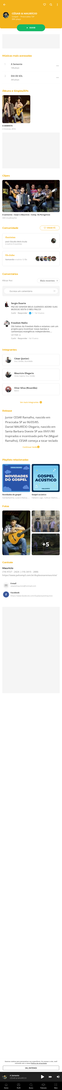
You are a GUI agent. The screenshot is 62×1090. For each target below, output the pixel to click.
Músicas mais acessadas (17, 55)
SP (33, 16)
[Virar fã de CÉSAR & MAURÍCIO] (45, 4)
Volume (58, 1077)
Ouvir (32, 28)
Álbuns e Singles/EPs (15, 90)
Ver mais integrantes (29, 402)
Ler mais (14, 335)
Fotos (5, 506)
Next (50, 1077)
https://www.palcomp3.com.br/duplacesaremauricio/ (29, 575)
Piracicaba (25, 16)
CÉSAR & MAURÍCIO (24, 13)
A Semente (16, 64)
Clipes (6, 175)
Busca (31, 1088)
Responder (22, 313)
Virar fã (51, 228)
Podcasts (43, 1088)
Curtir (13, 313)
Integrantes (9, 349)
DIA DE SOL (17, 76)
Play (42, 1077)
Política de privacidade (39, 1063)
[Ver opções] (57, 4)
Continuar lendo (30, 447)
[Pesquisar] (51, 4)
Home (6, 1088)
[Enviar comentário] (55, 291)
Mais (56, 1088)
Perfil (18, 1088)
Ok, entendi (31, 1068)
